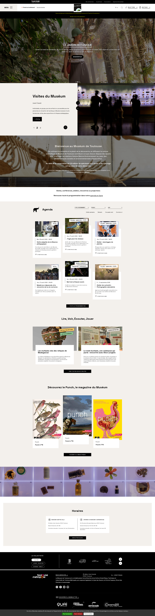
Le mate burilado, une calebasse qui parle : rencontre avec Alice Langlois (100, 352)
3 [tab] (40, 128)
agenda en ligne (96, 195)
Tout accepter (67, 614)
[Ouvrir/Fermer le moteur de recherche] (122, 7)
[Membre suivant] (120, 563)
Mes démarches (90, 2)
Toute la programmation (77, 306)
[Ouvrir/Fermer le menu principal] (11, 7)
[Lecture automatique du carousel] (65, 127)
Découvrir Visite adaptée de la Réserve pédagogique (47, 241)
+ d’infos (37, 121)
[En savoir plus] (62, 605)
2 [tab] (37, 128)
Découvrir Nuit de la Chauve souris (77, 279)
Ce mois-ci (119, 212)
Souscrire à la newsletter (68, 597)
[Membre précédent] (120, 559)
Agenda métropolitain (118, 2)
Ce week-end (109, 212)
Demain (100, 212)
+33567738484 (118, 575)
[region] (77, 50)
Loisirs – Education (38, 563)
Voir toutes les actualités (77, 371)
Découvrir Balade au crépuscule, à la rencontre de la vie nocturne (47, 282)
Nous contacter (61, 575)
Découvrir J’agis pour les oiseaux (77, 237)
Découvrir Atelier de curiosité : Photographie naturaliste (107, 284)
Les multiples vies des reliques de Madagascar (52, 352)
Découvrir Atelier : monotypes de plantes (107, 240)
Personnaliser (88, 614)
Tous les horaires (41, 7)
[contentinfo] (77, 593)
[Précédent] (78, 108)
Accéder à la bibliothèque (77, 454)
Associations (107, 2)
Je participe (99, 2)
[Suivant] (78, 103)
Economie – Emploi (38, 566)
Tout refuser (78, 614)
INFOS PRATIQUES (77, 538)
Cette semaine (90, 212)
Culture (36, 559)
